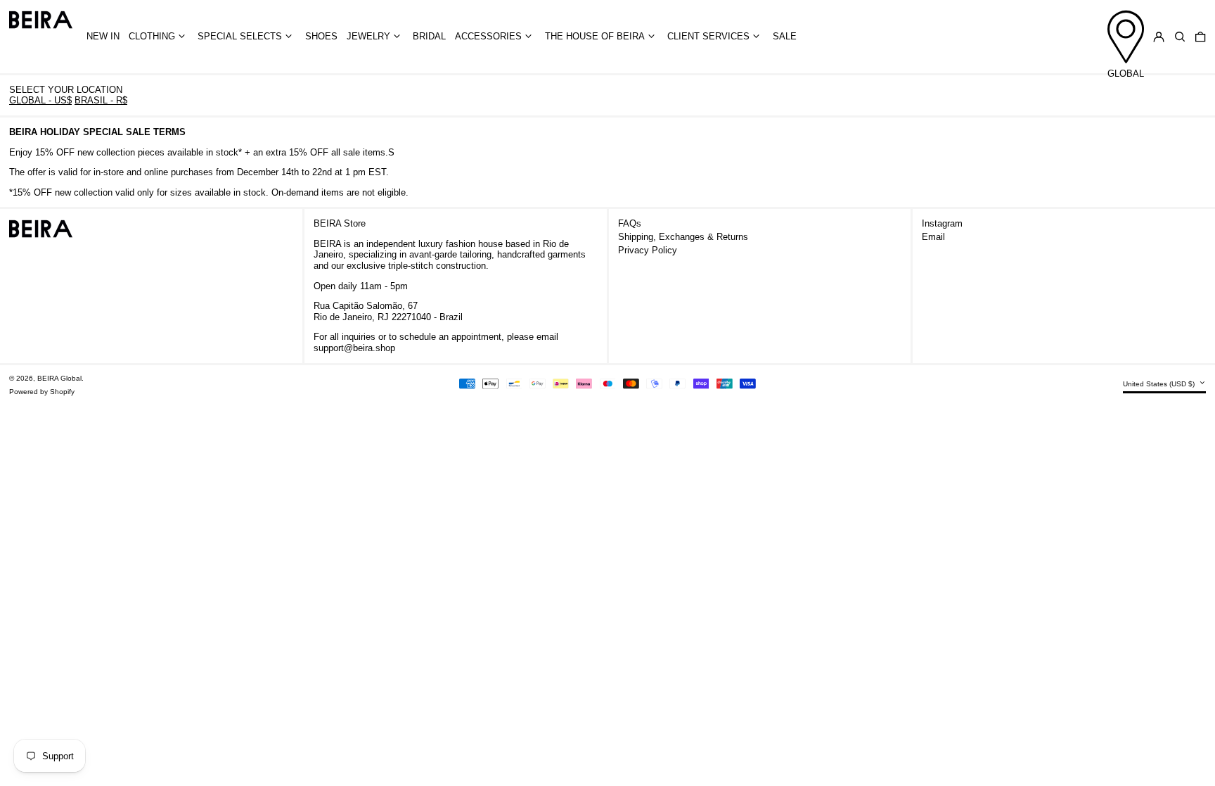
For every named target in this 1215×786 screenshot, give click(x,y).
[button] (1179, 37)
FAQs (629, 223)
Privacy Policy (647, 250)
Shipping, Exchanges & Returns (683, 237)
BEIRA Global (59, 378)
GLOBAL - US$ (40, 100)
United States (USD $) (1160, 384)
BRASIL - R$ (101, 100)
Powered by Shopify (42, 391)
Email (933, 237)
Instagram (942, 223)
